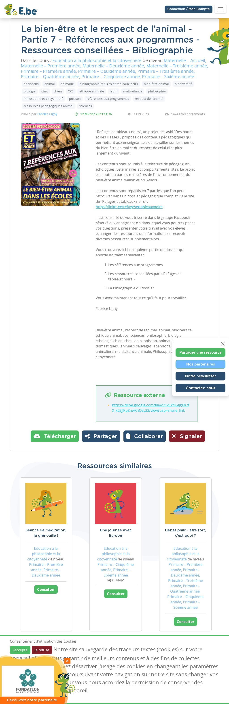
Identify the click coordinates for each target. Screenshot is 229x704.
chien (58, 91)
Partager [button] (104, 436)
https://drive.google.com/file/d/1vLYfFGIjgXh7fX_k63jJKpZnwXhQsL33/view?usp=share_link (150, 408)
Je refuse (42, 650)
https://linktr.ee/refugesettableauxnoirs (129, 206)
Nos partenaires (200, 364)
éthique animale (91, 91)
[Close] (222, 343)
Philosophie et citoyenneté (43, 98)
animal (50, 84)
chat (44, 91)
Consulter (46, 589)
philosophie (157, 91)
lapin (113, 91)
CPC (71, 91)
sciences (85, 106)
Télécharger (59, 436)
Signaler (190, 436)
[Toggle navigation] (220, 9)
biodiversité (183, 84)
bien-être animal (156, 84)
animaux (67, 84)
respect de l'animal (149, 98)
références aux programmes (108, 98)
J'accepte (20, 650)
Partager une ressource (200, 352)
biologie (30, 91)
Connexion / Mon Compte (188, 9)
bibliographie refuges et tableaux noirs (108, 84)
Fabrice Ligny (47, 114)
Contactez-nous (200, 388)
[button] (144, 436)
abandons (31, 84)
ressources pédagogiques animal (48, 106)
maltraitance (132, 91)
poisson (75, 98)
